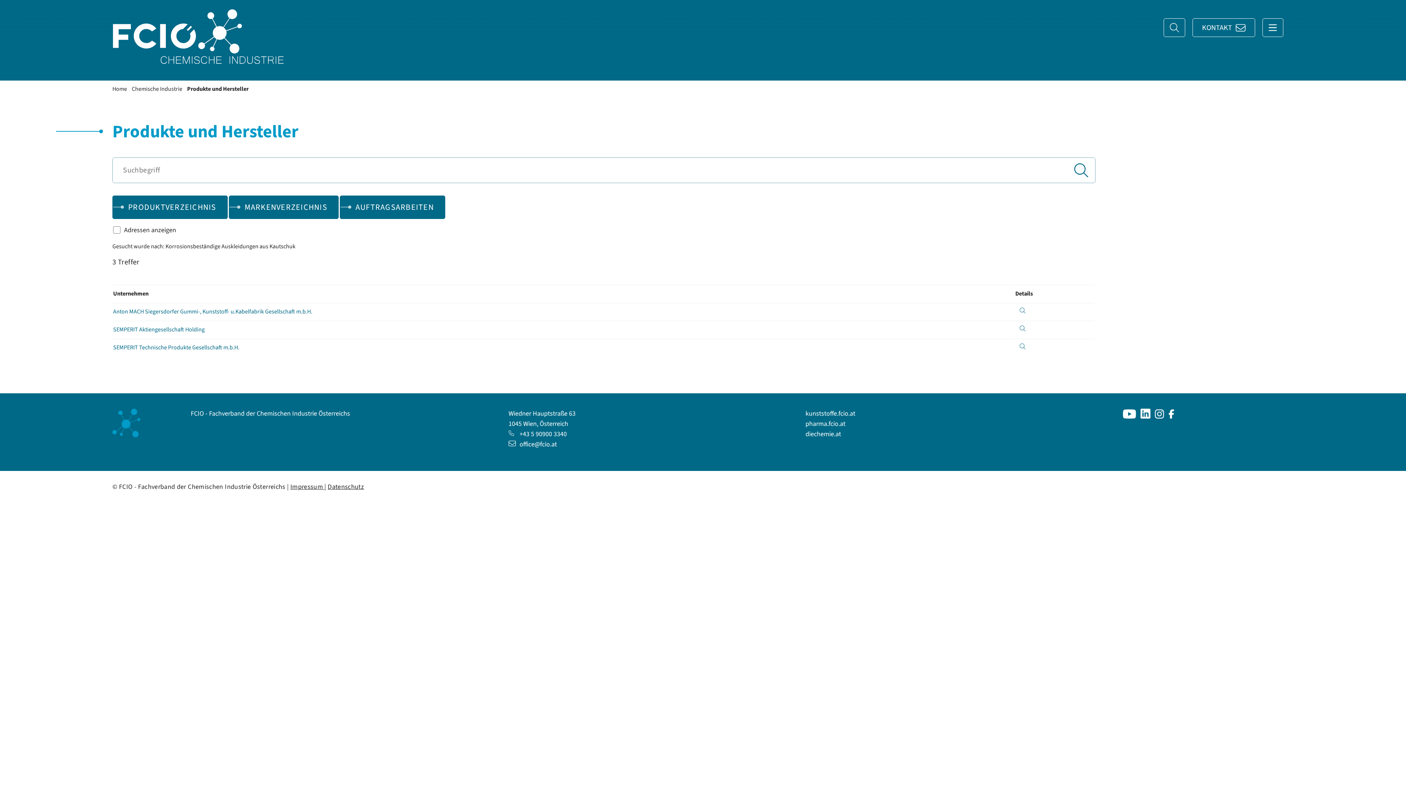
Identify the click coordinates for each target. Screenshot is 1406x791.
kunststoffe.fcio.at (830, 413)
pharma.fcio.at (825, 423)
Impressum (307, 486)
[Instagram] (1159, 416)
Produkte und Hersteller (218, 89)
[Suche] (1174, 27)
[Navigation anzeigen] (1272, 27)
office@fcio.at (538, 444)
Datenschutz (346, 486)
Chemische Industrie (157, 89)
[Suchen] (1081, 170)
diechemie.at (823, 434)
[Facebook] (1171, 416)
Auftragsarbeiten (395, 207)
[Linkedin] (1145, 416)
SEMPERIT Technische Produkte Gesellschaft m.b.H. (176, 347)
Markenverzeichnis (286, 207)
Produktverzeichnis (172, 207)
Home (119, 89)
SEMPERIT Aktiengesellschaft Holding (159, 330)
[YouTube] (1129, 416)
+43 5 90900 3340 (543, 434)
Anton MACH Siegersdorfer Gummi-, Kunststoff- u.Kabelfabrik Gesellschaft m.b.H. (212, 312)
